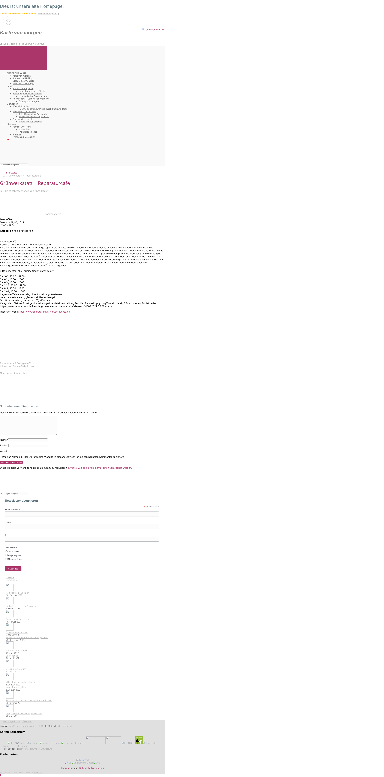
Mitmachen (12, 103)
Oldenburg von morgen (17, 632)
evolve (2, 773)
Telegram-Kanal (64, 726)
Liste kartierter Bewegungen (33, 96)
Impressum (67, 768)
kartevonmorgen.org (48, 13)
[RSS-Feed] (8, 19)
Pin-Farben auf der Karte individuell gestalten (27, 637)
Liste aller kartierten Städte (32, 91)
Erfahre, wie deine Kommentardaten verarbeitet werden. (100, 467)
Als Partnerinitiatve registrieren (34, 116)
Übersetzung (12, 656)
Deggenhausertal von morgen (20, 619)
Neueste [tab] (10, 577)
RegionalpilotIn (15, 555)
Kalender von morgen (23, 83)
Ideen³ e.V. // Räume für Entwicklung (35, 749)
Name (4, 439)
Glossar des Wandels (23, 81)
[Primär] (23, 58)
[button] (0, 775)
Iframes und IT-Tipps (23, 78)
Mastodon (27, 721)
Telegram (22, 746)
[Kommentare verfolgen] (22, 400)
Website (4, 451)
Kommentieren (53, 213)
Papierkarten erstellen (23, 119)
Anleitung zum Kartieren (24, 111)
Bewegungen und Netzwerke (27, 93)
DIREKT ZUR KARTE (17, 73)
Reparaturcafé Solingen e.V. (15, 363)
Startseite (11, 172)
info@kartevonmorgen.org (21, 726)
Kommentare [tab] (12, 580)
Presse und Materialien (24, 137)
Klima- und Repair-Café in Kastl (17, 366)
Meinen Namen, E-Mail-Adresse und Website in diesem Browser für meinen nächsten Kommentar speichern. (63, 456)
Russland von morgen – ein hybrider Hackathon (29, 700)
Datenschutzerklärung (91, 768)
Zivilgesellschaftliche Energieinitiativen (24, 713)
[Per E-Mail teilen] (23, 360)
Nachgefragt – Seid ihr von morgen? (31, 98)
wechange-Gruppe (11, 721)
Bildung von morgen (29, 101)
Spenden (17, 134)
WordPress (38, 773)
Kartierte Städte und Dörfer (18, 593)
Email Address (12, 509)
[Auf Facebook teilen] (69, 337)
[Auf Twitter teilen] (23, 337)
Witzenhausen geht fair (17, 687)
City (7, 535)
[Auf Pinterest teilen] (114, 337)
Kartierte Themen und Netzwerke (21, 606)
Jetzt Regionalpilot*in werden (33, 114)
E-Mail (4, 445)
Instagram (8, 746)
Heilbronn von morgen (16, 650)
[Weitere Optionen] (68, 360)
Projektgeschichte (28, 131)
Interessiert (13, 551)
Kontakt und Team (22, 126)
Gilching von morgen (16, 669)
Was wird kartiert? (22, 106)
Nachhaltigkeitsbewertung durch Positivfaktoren (43, 109)
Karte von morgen (21, 33)
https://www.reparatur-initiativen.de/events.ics (43, 311)
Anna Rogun (41, 190)
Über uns (11, 124)
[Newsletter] (8, 22)
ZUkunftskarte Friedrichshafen (20, 682)
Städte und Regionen (23, 88)
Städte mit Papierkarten (30, 121)
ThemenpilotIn (15, 559)
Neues (10, 86)
